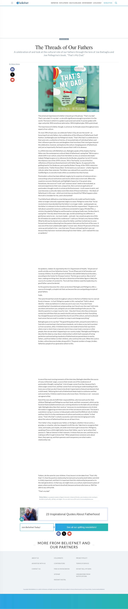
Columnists (58, 558)
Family (97, 3)
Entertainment (87, 3)
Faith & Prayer (63, 3)
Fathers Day (64, 39)
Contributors (59, 563)
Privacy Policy (81, 558)
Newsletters (108, 3)
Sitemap (57, 574)
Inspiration (54, 3)
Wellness (75, 3)
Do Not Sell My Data (83, 569)
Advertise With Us (38, 563)
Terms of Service (82, 563)
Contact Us (36, 569)
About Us (35, 558)
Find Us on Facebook (62, 569)
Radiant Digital (60, 579)
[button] (116, 3)
